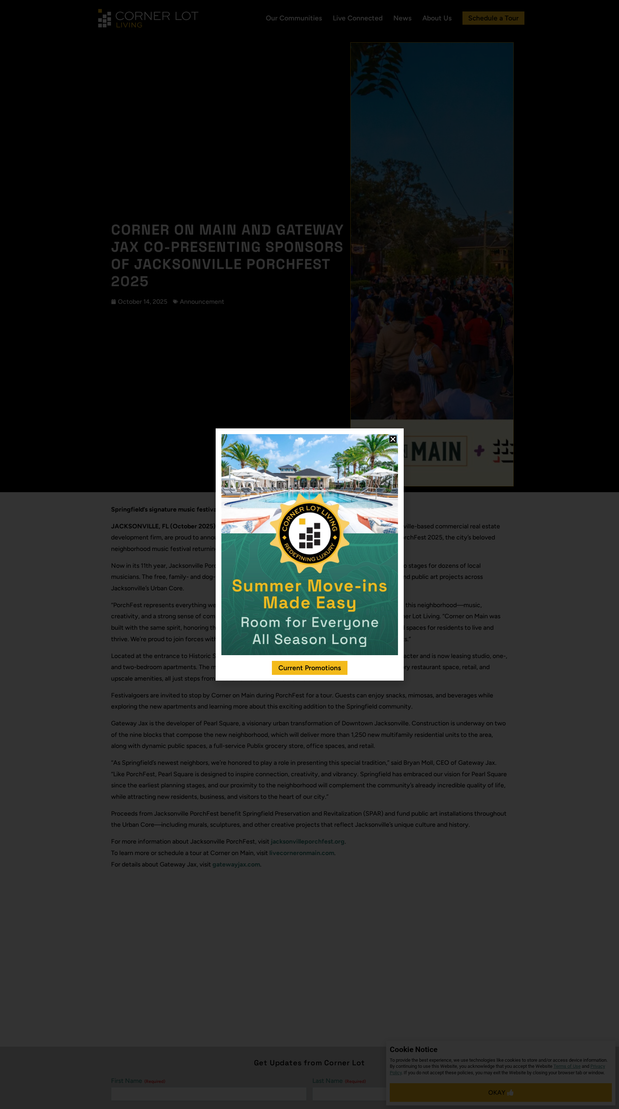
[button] (393, 439)
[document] (309, 554)
